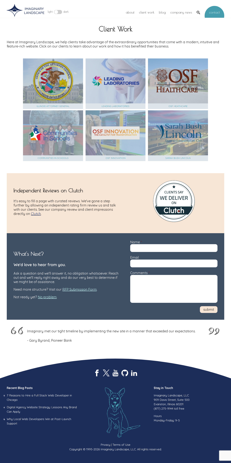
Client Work (146, 12)
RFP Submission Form (79, 289)
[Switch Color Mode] (58, 12)
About (130, 12)
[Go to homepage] (25, 10)
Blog (162, 12)
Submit (208, 309)
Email (134, 257)
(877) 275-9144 (163, 408)
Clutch (36, 214)
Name (136, 242)
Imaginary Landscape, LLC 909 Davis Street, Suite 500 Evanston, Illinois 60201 (172, 399)
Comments (139, 273)
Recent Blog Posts (20, 388)
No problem (47, 297)
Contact (214, 12)
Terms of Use (121, 444)
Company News (181, 12)
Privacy (105, 444)
